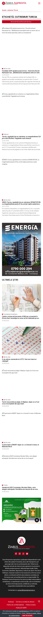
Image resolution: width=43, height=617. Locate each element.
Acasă (4, 10)
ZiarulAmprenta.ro (24, 611)
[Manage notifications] (39, 601)
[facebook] (16, 553)
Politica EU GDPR (21, 608)
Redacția (11, 602)
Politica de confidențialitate (15, 605)
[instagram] (19, 553)
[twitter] (23, 553)
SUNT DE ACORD (27, 615)
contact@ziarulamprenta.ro (26, 590)
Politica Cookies (31, 605)
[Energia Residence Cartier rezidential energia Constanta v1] (21, 275)
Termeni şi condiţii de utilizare (25, 602)
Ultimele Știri (10, 280)
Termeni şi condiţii (31, 613)
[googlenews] (27, 553)
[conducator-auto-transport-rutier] (21, 523)
